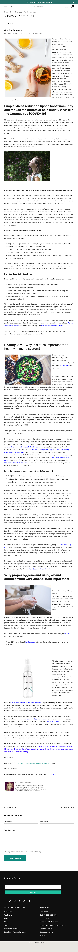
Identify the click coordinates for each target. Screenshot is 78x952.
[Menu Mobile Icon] (5, 6)
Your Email (44, 822)
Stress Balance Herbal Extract (52, 326)
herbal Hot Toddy (53, 721)
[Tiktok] (29, 901)
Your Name (8, 822)
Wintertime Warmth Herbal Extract (16, 463)
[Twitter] (10, 901)
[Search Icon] (13, 6)
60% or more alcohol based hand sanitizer (25, 703)
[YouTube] (24, 901)
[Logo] (39, 6)
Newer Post (66, 808)
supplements (64, 365)
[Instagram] (15, 901)
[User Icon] (67, 7)
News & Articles (16, 12)
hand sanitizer (30, 642)
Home (6, 12)
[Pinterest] (19, 901)
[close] (73, 2)
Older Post (11, 808)
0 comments (37, 33)
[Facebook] (5, 901)
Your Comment (9, 830)
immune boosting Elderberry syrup (33, 719)
